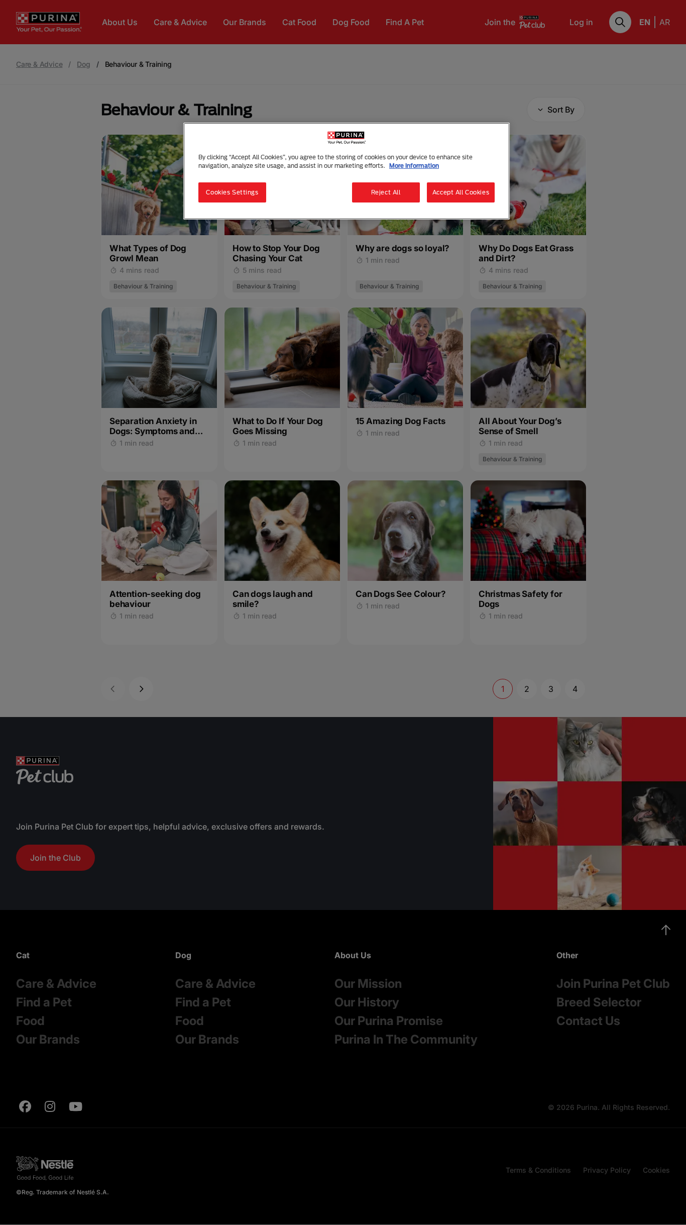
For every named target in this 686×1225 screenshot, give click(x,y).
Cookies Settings (232, 192)
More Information (414, 165)
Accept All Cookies (460, 192)
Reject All (386, 192)
